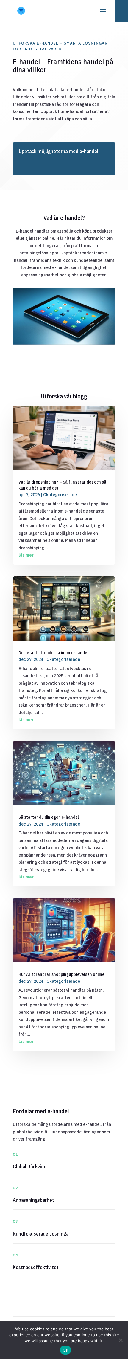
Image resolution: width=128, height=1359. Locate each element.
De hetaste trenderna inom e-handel (53, 652)
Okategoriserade (60, 494)
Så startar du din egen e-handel (48, 817)
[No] (121, 1340)
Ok (65, 1350)
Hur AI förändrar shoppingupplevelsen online (61, 974)
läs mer (26, 555)
